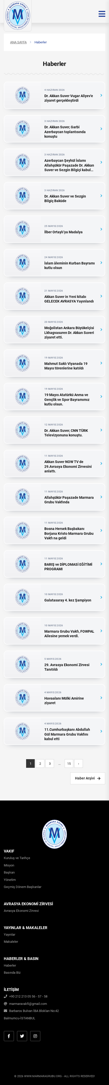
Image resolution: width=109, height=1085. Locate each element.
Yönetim (10, 880)
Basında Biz (12, 972)
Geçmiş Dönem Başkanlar (22, 887)
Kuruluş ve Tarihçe (17, 858)
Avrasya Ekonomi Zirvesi (21, 911)
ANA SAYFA (18, 42)
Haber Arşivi (85, 778)
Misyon (9, 865)
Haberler (10, 965)
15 (69, 764)
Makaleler (11, 942)
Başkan (9, 872)
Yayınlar (9, 934)
